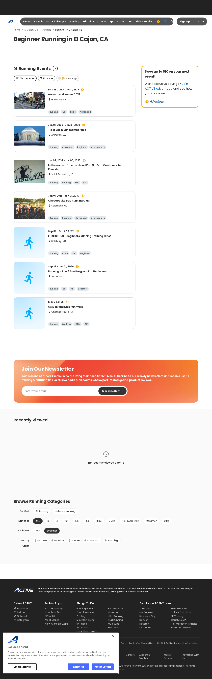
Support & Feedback (144, 656)
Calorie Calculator (181, 612)
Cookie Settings (22, 666)
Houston (144, 623)
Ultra (166, 521)
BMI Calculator (179, 608)
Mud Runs (113, 623)
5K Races (82, 623)
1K (48, 521)
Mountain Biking (86, 620)
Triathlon (88, 21)
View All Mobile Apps (56, 623)
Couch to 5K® (53, 612)
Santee (75, 540)
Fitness (101, 21)
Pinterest (22, 616)
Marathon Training (181, 627)
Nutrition (126, 21)
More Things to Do (87, 631)
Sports (114, 21)
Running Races (85, 608)
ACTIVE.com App (54, 608)
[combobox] (25, 78)
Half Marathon (116, 608)
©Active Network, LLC (130, 665)
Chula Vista (93, 540)
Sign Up (185, 21)
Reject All (78, 666)
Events (27, 21)
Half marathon (130, 521)
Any (38, 530)
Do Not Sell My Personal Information (177, 643)
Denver (143, 620)
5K (57, 521)
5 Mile (112, 521)
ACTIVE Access (168, 656)
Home (17, 29)
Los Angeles (146, 612)
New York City (147, 616)
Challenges (59, 21)
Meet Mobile (52, 620)
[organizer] (165, 21)
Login (200, 21)
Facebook (22, 608)
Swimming (114, 627)
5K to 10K (50, 616)
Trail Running (115, 620)
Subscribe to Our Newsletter (137, 643)
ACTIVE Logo (21, 589)
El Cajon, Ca (31, 29)
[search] (172, 21)
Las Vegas (145, 627)
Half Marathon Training (184, 623)
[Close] (113, 636)
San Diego (113, 540)
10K (77, 521)
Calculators (41, 21)
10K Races (82, 627)
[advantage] (159, 21)
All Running (42, 511)
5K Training (177, 616)
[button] (46, 78)
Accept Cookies (103, 666)
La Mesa (42, 540)
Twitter (21, 612)
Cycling (81, 616)
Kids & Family (144, 21)
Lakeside (59, 540)
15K (87, 521)
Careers (130, 655)
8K (66, 521)
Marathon (151, 521)
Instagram (23, 620)
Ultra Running (115, 616)
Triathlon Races (85, 612)
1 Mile (99, 521)
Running (74, 21)
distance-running (65, 511)
